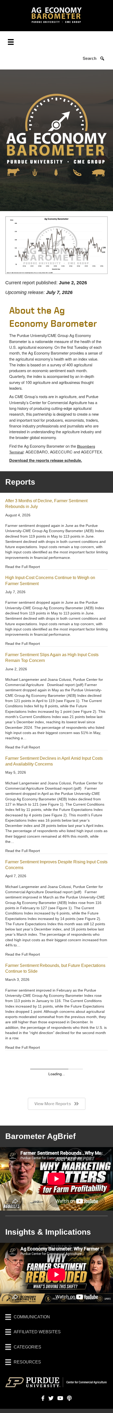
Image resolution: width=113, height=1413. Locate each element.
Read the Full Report (22, 567)
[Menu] (10, 41)
